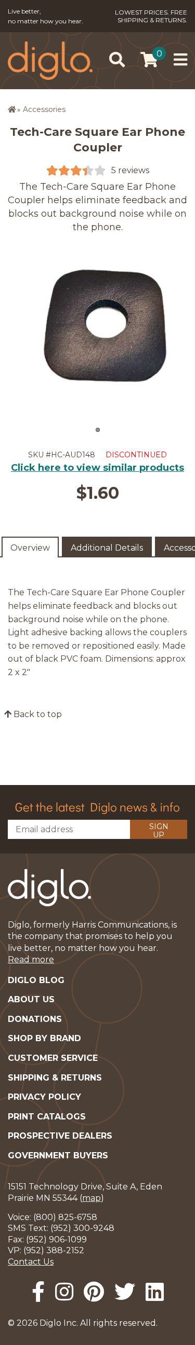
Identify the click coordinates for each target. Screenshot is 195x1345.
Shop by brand (44, 1038)
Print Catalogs (47, 1117)
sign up (158, 830)
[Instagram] (64, 1292)
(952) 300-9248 (82, 1228)
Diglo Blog (36, 980)
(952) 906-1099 (56, 1239)
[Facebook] (38, 1292)
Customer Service (53, 1058)
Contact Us (31, 1262)
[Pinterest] (94, 1292)
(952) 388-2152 (53, 1250)
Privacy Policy (44, 1097)
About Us (31, 999)
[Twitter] (124, 1292)
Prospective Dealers (60, 1136)
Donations (35, 1019)
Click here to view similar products (97, 467)
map (91, 1198)
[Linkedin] (155, 1292)
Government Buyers (58, 1155)
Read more (31, 959)
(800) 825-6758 (65, 1217)
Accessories (44, 109)
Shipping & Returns (55, 1078)
